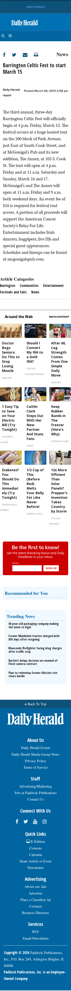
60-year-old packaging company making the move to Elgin (34, 625)
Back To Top (37, 703)
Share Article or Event (35, 861)
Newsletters (35, 867)
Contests (35, 848)
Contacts (35, 906)
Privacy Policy (35, 760)
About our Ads (35, 886)
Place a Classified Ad (35, 899)
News (62, 53)
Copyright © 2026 (16, 952)
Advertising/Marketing (35, 786)
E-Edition (37, 841)
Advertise (35, 893)
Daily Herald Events (35, 747)
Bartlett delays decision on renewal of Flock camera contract (33, 662)
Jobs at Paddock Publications (35, 792)
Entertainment (53, 285)
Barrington (7, 285)
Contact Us (35, 799)
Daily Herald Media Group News (35, 754)
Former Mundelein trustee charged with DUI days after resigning (34, 637)
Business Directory (35, 912)
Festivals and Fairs (13, 292)
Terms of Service (35, 767)
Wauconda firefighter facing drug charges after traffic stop (35, 650)
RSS (35, 931)
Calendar (35, 854)
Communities (29, 285)
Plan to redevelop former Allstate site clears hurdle (33, 674)
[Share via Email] (28, 55)
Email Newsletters (35, 938)
